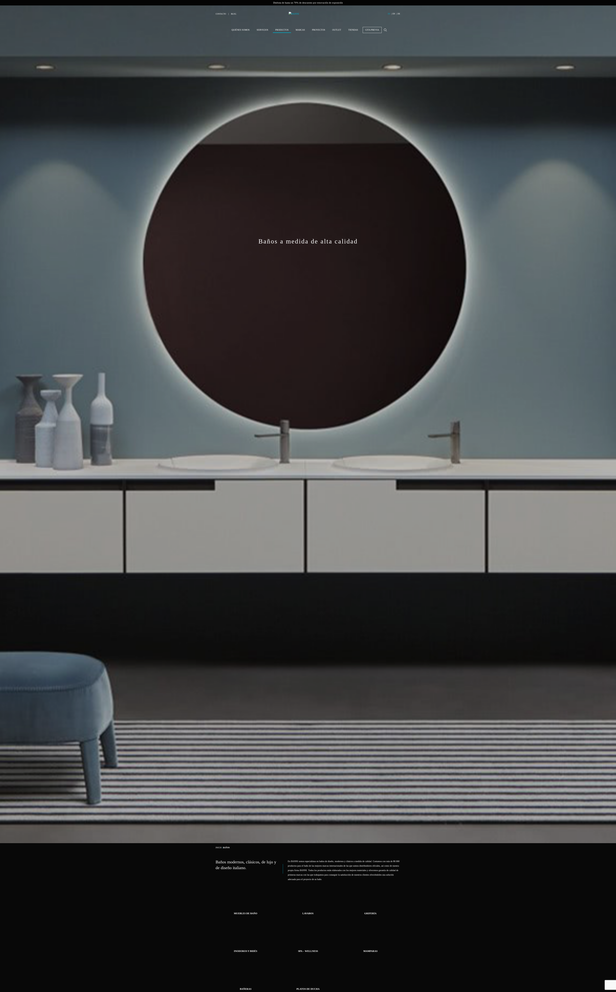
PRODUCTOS (282, 30)
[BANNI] (308, 16)
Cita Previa (372, 30)
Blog (233, 14)
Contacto (221, 14)
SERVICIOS (262, 30)
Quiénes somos (240, 30)
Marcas (300, 30)
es (389, 14)
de (399, 14)
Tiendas (353, 30)
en (394, 14)
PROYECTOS (318, 30)
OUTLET (336, 30)
